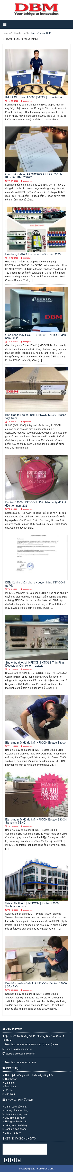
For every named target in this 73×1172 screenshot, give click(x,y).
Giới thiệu (10, 1093)
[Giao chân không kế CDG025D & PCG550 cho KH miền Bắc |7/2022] (36, 170)
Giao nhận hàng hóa (16, 1114)
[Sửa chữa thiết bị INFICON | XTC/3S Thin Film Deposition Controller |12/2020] (36, 659)
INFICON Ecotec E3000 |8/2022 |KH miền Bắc (34, 97)
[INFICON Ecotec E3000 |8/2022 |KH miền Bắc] (36, 93)
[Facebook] (12, 1160)
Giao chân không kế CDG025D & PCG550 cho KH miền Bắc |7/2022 (34, 175)
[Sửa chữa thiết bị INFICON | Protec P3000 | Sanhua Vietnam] (36, 899)
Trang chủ (7, 33)
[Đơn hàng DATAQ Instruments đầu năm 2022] (36, 250)
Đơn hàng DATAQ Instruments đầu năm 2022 (33, 254)
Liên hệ (9, 1090)
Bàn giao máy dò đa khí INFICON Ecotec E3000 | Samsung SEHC (36, 820)
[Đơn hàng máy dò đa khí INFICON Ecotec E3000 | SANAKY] (36, 980)
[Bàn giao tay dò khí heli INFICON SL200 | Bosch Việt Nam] (36, 411)
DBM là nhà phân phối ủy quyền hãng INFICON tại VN (35, 583)
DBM (41, 1168)
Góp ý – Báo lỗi (13, 1132)
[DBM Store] (36, 14)
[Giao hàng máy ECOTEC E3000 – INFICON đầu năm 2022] (36, 331)
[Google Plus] (6, 1160)
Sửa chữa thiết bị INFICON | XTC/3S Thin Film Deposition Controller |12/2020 (34, 663)
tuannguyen (27, 100)
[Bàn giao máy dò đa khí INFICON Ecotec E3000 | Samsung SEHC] (36, 816)
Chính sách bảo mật (15, 1106)
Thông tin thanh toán (16, 1121)
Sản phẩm (10, 1086)
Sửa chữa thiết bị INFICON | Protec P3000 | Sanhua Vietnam (32, 904)
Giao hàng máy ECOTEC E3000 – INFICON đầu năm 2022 (35, 336)
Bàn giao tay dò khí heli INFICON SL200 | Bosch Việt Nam (35, 416)
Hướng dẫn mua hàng (16, 1110)
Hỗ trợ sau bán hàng (16, 1125)
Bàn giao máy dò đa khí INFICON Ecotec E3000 (35, 742)
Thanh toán (11, 1079)
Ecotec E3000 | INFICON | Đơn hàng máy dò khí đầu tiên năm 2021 (35, 503)
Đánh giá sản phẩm (15, 1129)
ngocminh (27, 421)
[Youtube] (19, 1160)
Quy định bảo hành (15, 1117)
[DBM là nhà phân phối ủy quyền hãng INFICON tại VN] (36, 579)
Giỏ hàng (10, 1082)
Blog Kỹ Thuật (21, 33)
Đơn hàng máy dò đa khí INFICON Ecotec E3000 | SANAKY (36, 984)
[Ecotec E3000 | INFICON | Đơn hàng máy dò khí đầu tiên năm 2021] (36, 498)
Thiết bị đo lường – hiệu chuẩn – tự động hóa (29, 1075)
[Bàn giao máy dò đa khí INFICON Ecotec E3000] (36, 739)
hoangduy (27, 257)
